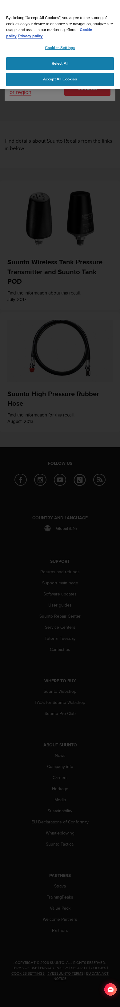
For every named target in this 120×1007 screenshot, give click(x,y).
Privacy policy (30, 36)
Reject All (60, 63)
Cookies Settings (60, 47)
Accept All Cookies (60, 79)
